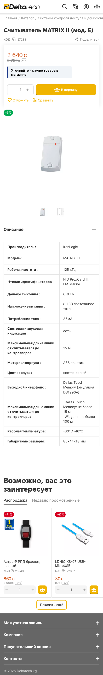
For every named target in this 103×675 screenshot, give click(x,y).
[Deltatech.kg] (22, 6)
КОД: (7, 39)
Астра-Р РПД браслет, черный (22, 563)
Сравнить (45, 100)
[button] (86, 39)
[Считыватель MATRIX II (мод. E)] (51, 154)
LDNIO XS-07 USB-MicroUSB (70, 563)
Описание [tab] (13, 229)
